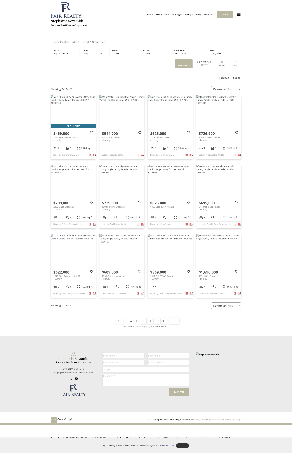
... (157, 321)
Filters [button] (235, 65)
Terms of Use (168, 445)
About (207, 14)
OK (182, 446)
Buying (176, 14)
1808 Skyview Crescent (113, 208)
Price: (61, 53)
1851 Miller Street (207, 277)
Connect (225, 14)
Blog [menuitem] (198, 14)
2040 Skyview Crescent (210, 138)
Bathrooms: (146, 53)
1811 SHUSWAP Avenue (162, 277)
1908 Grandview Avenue (162, 208)
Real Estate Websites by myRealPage (224, 419)
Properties (162, 14)
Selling (188, 14)
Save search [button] (184, 65)
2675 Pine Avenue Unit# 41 (66, 277)
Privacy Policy (199, 419)
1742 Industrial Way (112, 138)
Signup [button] (225, 77)
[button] (225, 14)
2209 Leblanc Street (160, 138)
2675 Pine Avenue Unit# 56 (66, 138)
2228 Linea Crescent (63, 208)
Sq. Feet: (215, 53)
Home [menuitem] (150, 14)
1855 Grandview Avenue (114, 277)
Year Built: (180, 53)
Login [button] (236, 77)
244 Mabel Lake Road (210, 208)
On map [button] (221, 65)
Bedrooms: (115, 53)
